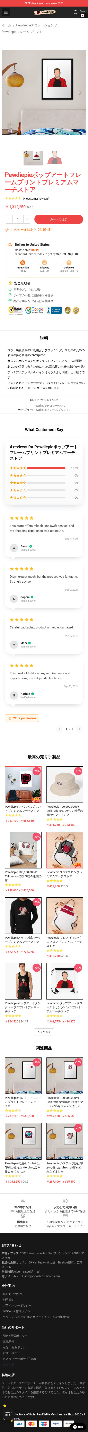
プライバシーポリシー (17, 1305)
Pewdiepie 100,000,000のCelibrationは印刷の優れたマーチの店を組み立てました (64, 1102)
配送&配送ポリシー (15, 1335)
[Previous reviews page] (59, 729)
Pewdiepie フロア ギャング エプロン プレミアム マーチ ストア (64, 941)
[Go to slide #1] (33, 158)
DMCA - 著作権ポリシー (18, 1311)
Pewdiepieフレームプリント (22, 32)
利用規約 (8, 1299)
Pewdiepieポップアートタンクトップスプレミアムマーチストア (23, 1007)
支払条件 (8, 1341)
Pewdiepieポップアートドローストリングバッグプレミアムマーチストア (64, 1007)
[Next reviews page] (79, 729)
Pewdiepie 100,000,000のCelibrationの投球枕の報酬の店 (23, 876)
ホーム (6, 25)
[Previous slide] (8, 92)
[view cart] (82, 12)
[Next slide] (80, 92)
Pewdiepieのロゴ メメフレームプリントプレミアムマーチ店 (23, 1102)
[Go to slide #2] (54, 158)
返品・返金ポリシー (16, 1347)
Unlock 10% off (8, 1414)
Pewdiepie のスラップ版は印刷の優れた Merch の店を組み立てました (64, 1167)
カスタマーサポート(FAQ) (19, 1358)
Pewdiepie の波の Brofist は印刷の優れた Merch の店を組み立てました (22, 1167)
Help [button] (80, 1426)
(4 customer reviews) (36, 198)
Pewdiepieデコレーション (35, 25)
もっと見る (44, 1031)
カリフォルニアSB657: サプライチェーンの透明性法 (36, 1317)
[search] (75, 12)
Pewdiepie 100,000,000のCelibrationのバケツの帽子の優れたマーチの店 (64, 810)
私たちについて (13, 1294)
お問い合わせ (11, 1353)
